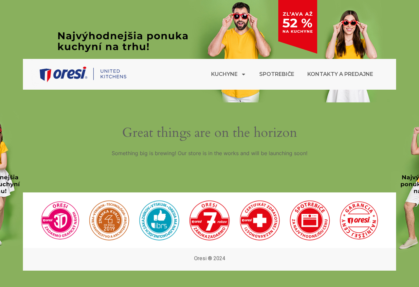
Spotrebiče (276, 74)
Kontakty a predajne (340, 74)
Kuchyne (224, 74)
